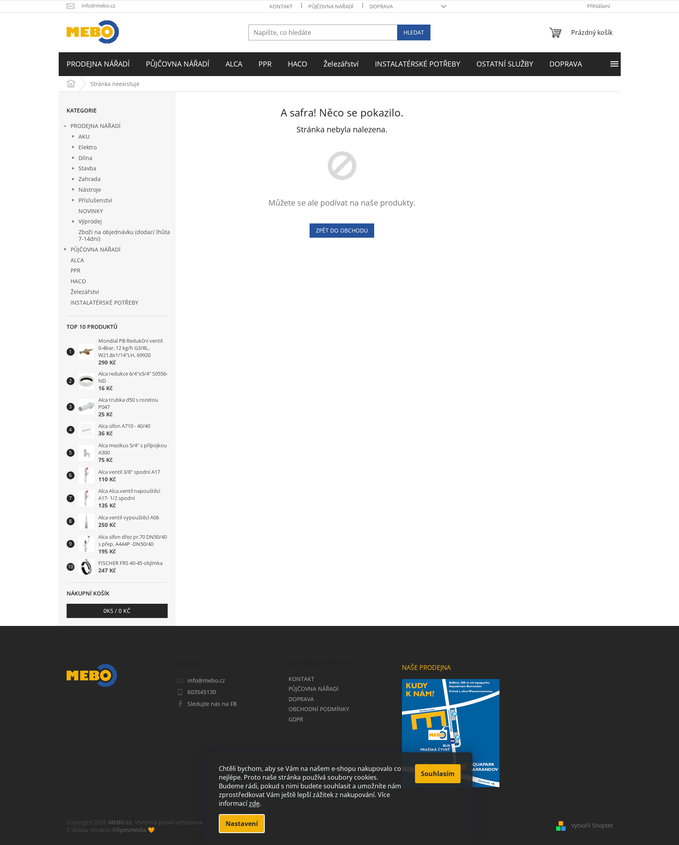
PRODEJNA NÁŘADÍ (95, 126)
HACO (78, 281)
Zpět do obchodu (342, 230)
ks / (116, 610)
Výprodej (90, 221)
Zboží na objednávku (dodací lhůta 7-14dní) (124, 235)
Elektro (87, 147)
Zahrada (89, 179)
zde (254, 803)
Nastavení (242, 823)
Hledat (414, 32)
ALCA (77, 260)
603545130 (201, 692)
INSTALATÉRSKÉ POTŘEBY (104, 302)
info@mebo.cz (206, 680)
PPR (75, 270)
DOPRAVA (381, 6)
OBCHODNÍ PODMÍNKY (319, 709)
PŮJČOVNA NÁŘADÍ (331, 6)
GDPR (296, 719)
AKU (84, 136)
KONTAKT (281, 6)
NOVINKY (90, 211)
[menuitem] (98, 64)
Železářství (85, 292)
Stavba (87, 168)
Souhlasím (438, 773)
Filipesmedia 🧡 (134, 830)
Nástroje (89, 189)
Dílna (85, 158)
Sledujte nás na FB (212, 704)
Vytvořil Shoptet (592, 825)
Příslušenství (95, 200)
